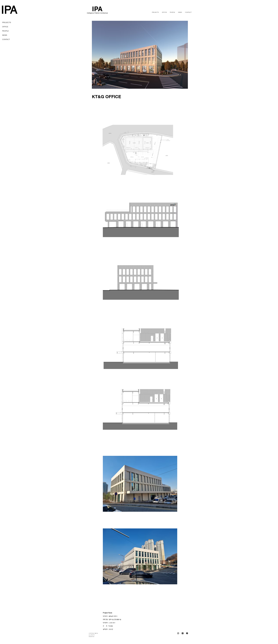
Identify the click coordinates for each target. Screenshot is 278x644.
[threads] (182, 633)
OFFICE (5, 27)
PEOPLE (5, 31)
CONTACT (6, 39)
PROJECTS (6, 22)
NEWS (4, 35)
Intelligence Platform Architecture (97, 13)
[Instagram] (178, 633)
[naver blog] (187, 633)
